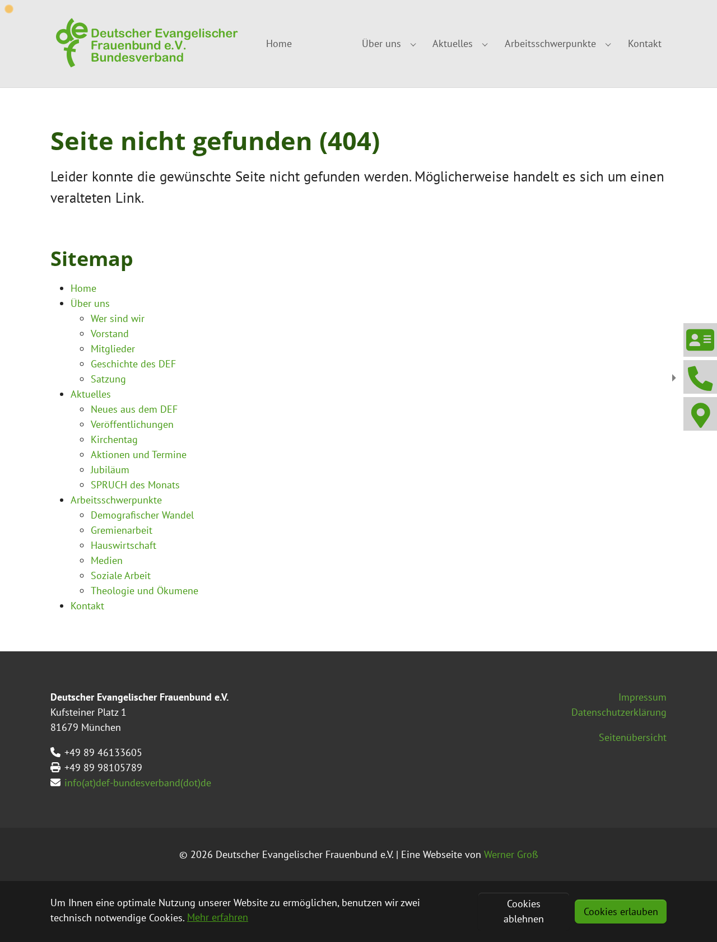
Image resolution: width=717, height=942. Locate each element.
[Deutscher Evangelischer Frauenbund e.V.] (145, 43)
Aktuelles (91, 394)
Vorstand (110, 333)
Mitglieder (113, 348)
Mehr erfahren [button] (217, 917)
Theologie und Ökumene (144, 590)
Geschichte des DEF (133, 363)
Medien (107, 560)
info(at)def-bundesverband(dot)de (137, 782)
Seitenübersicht (633, 737)
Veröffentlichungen (132, 424)
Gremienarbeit (121, 530)
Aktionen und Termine (139, 454)
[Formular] (699, 339)
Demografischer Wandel (142, 515)
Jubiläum (110, 469)
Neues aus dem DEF (134, 409)
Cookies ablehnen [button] (524, 911)
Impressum (642, 697)
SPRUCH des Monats (135, 484)
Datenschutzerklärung (619, 712)
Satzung (108, 378)
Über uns (90, 303)
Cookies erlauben (621, 911)
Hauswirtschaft (123, 545)
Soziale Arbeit (121, 575)
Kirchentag (114, 439)
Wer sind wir (118, 318)
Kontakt (87, 605)
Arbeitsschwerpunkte (116, 499)
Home (83, 288)
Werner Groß (511, 854)
